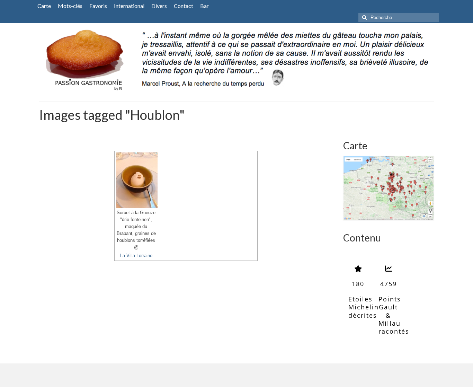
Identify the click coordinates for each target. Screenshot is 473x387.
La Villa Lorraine (136, 255)
